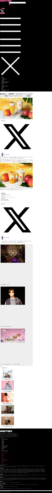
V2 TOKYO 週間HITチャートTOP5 (5, 284)
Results (11, 5)
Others (3, 463)
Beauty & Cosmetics (5, 439)
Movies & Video (4, 461)
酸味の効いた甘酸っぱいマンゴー (21, 242)
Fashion (3, 454)
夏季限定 (3, 242)
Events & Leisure (4, 460)
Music (2, 462)
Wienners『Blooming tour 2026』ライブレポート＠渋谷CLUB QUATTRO (7, 379)
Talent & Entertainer (5, 464)
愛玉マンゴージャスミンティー (9, 242)
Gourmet (3, 458)
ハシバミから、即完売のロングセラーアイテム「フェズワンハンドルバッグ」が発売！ (8, 426)
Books (3, 440)
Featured (3, 455)
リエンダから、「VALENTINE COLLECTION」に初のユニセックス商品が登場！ (7, 391)
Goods (3, 457)
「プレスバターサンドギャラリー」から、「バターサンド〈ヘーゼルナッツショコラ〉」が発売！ (7, 415)
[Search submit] (9, 4)
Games (2, 456)
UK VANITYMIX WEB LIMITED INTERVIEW (6, 326)
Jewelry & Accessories (5, 459)
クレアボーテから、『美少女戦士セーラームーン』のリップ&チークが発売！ (10, 364)
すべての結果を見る (12, 7)
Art (2, 438)
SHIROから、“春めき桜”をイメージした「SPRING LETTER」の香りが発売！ (7, 403)
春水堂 (15, 242)
